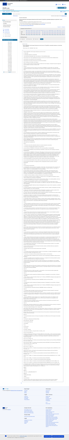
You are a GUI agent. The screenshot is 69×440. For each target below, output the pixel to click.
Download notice (7, 32)
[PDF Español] (28, 33)
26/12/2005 (10, 66)
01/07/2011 (10, 54)
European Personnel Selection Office (51, 424)
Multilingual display (24, 37)
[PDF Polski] (54, 33)
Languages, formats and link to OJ (26, 28)
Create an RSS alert (7, 36)
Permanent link (6, 30)
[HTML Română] (57, 32)
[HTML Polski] (54, 32)
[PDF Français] (39, 33)
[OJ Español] (28, 34)
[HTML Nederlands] (52, 32)
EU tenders (47, 397)
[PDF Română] (57, 33)
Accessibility (26, 398)
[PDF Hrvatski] (43, 33)
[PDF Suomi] (62, 33)
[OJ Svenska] (64, 34)
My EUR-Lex (59, 4)
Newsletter (47, 391)
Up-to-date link (6, 29)
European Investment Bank (49, 420)
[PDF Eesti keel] (34, 33)
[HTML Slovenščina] (60, 32)
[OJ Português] (56, 34)
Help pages (25, 390)
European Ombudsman (49, 421)
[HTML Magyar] (49, 32)
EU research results (48, 398)
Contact (25, 391)
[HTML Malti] (51, 32)
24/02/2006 (10, 65)
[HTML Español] (28, 32)
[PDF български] (26, 33)
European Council (48, 410)
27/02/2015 (10, 46)
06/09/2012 (10, 50)
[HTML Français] (39, 32)
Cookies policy (26, 397)
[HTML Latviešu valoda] (46, 32)
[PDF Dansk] (31, 33)
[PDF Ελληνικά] (36, 33)
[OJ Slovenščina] (60, 34)
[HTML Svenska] (64, 32)
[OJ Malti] (51, 34)
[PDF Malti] (51, 33)
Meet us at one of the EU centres (29, 412)
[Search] (66, 14)
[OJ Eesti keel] (34, 34)
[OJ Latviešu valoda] (46, 34)
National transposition (7, 25)
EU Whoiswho (48, 399)
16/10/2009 (10, 58)
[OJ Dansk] (31, 34)
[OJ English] (38, 34)
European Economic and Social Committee (52, 418)
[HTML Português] (56, 32)
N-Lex (46, 402)
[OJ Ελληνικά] (36, 34)
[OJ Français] (39, 34)
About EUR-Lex (48, 390)
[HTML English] (38, 32)
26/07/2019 (10, 43)
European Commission (49, 412)
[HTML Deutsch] (33, 32)
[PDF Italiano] (44, 33)
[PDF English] (38, 33)
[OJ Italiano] (44, 34)
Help (62, 11)
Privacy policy (26, 421)
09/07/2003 (10, 70)
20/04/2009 (10, 59)
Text (4, 20)
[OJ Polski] (54, 34)
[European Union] (5, 408)
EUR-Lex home (8, 11)
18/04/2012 (10, 51)
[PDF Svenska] (64, 33)
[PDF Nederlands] (52, 33)
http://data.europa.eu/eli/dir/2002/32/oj (27, 25)
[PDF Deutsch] (33, 33)
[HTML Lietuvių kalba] (47, 32)
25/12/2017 (10, 44)
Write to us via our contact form (28, 411)
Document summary (6, 26)
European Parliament (49, 409)
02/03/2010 (10, 55)
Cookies (25, 423)
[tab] (42, 28)
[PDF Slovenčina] (59, 33)
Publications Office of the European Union (16, 390)
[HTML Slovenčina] (59, 32)
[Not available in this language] (41, 32)
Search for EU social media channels (29, 416)
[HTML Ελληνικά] (36, 32)
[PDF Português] (56, 33)
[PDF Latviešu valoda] (46, 33)
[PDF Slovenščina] (60, 33)
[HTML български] (26, 32)
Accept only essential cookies (58, 436)
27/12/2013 (10, 47)
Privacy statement (26, 399)
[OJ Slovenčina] (59, 34)
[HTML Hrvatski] (43, 32)
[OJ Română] (57, 34)
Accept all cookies (48, 436)
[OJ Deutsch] (33, 34)
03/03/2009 (10, 61)
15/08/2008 (10, 62)
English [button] (65, 4)
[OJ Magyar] (49, 34)
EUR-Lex (6, 8)
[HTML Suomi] (62, 32)
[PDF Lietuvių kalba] (47, 33)
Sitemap (25, 392)
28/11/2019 (10, 42)
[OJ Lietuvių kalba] (47, 34)
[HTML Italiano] (44, 32)
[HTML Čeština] (30, 32)
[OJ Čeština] (30, 34)
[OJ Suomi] (62, 34)
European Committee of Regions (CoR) (51, 419)
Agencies (47, 426)
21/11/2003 (10, 69)
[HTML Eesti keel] (34, 32)
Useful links (47, 392)
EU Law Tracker (48, 403)
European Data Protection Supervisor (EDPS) (52, 422)
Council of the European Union (50, 411)
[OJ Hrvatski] (43, 34)
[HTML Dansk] (31, 32)
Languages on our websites (28, 420)
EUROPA (4, 11)
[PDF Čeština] (30, 33)
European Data (48, 396)
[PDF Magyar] (49, 33)
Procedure (5, 23)
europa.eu (9, 409)
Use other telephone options (28, 410)
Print (65, 11)
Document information (7, 21)
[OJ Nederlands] (52, 34)
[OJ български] (26, 34)
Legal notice (26, 396)
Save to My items (7, 33)
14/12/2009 (10, 57)
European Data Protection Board (50, 423)
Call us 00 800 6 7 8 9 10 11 (28, 409)
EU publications (48, 400)
